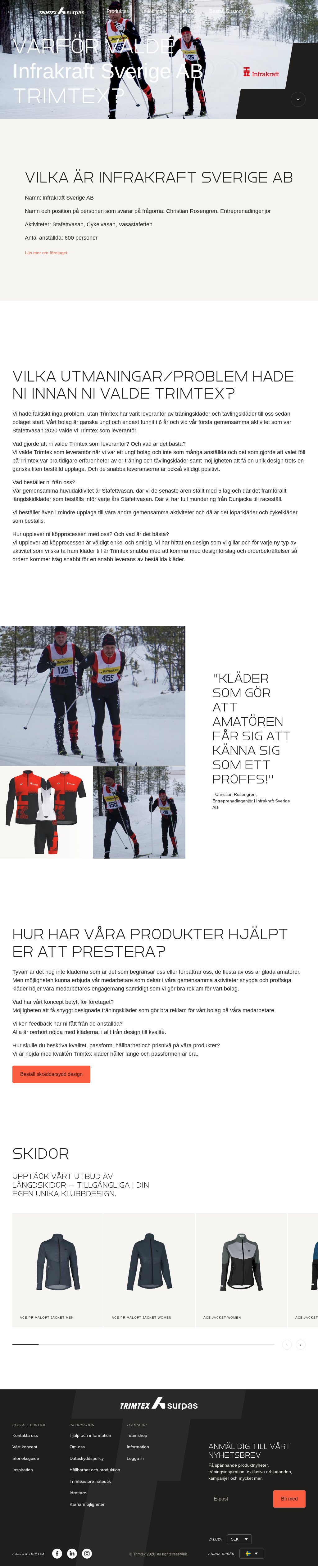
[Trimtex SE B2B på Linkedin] (72, 1554)
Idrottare (78, 1492)
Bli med (289, 1498)
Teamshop (137, 1435)
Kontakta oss (25, 1435)
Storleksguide (25, 1458)
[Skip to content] (298, 99)
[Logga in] (292, 11)
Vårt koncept (24, 1446)
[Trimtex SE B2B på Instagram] (87, 1554)
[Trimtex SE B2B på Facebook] (57, 1554)
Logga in (135, 1458)
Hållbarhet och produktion (95, 1469)
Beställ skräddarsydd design (51, 1074)
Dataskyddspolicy (87, 1458)
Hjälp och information (90, 1435)
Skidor (40, 1153)
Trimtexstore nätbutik (90, 1481)
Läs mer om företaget (46, 252)
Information (138, 1446)
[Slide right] (301, 1345)
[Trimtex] (61, 11)
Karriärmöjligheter (87, 1504)
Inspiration (22, 1469)
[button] (279, 11)
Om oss (77, 1446)
